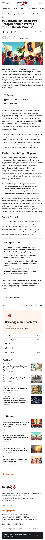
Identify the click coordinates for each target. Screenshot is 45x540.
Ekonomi (5, 386)
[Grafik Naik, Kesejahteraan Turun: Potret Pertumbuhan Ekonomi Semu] (36, 449)
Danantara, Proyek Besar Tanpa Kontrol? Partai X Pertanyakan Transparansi (16, 379)
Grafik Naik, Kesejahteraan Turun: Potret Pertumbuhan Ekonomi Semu (15, 449)
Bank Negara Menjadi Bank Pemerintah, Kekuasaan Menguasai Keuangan (20, 256)
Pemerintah (6, 376)
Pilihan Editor (34, 474)
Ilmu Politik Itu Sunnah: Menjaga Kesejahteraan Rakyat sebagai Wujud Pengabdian (15, 437)
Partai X (22, 157)
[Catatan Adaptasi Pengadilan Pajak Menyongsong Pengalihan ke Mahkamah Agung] (36, 367)
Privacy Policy (27, 534)
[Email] (31, 305)
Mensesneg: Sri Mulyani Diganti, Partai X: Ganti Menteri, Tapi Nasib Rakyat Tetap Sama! (16, 424)
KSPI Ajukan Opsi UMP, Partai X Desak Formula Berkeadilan (15, 460)
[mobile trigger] (4, 3)
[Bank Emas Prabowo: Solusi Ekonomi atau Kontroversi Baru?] (36, 389)
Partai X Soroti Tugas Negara (17, 100)
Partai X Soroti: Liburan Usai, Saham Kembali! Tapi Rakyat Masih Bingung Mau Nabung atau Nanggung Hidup (20, 271)
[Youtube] (22, 344)
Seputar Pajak (8, 17)
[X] (22, 336)
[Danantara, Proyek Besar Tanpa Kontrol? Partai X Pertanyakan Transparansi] (36, 379)
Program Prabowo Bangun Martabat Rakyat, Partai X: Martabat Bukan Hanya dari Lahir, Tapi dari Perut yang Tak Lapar (22, 249)
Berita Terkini (6, 364)
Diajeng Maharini (14, 36)
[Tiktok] (22, 348)
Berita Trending (14, 297)
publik (4, 118)
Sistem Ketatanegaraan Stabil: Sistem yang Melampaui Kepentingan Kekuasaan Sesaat (20, 263)
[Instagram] (22, 340)
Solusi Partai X (11, 103)
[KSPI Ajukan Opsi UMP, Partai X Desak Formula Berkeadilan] (36, 460)
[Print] (18, 32)
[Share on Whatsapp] (11, 32)
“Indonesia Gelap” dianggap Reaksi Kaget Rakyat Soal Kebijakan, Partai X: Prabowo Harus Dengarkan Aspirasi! (15, 400)
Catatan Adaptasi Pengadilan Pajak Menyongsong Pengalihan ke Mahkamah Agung (16, 368)
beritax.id (6, 69)
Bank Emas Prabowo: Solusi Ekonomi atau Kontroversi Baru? (15, 389)
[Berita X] (22, 3)
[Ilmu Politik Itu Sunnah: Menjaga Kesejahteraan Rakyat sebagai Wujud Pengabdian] (36, 436)
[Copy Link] (14, 32)
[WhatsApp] (22, 352)
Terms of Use (10, 536)
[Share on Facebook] (3, 32)
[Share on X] (7, 32)
